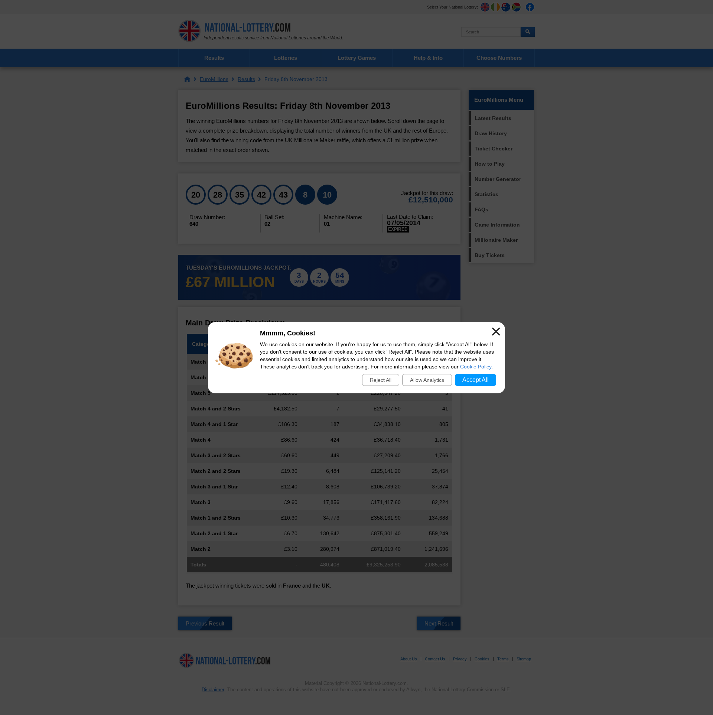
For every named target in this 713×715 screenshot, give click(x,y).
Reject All (380, 380)
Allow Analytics (427, 380)
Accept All (475, 380)
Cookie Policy (475, 367)
